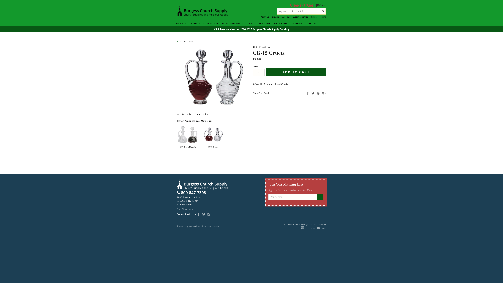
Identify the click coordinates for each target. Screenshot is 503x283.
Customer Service (300, 17)
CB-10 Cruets (212, 147)
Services (275, 17)
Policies (314, 17)
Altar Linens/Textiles (234, 23)
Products (181, 23)
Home (323, 17)
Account (285, 17)
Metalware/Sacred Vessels (274, 23)
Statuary (297, 23)
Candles (195, 23)
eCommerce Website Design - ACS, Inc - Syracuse (305, 224)
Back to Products (193, 114)
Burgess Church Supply (194, 226)
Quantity (257, 66)
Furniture (311, 23)
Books (252, 23)
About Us (265, 17)
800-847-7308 (303, 5)
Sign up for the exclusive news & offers (290, 190)
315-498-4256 (184, 204)
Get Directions (185, 209)
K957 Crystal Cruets (187, 147)
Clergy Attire (210, 23)
